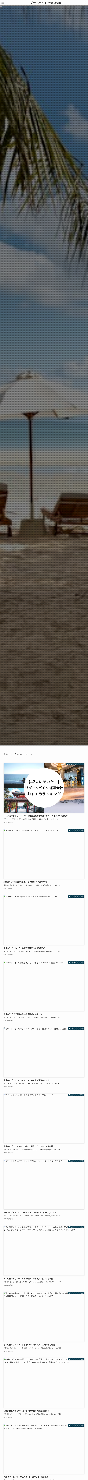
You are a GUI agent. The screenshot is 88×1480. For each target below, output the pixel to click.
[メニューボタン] (3, 2)
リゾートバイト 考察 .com (44, 2)
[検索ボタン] (85, 2)
